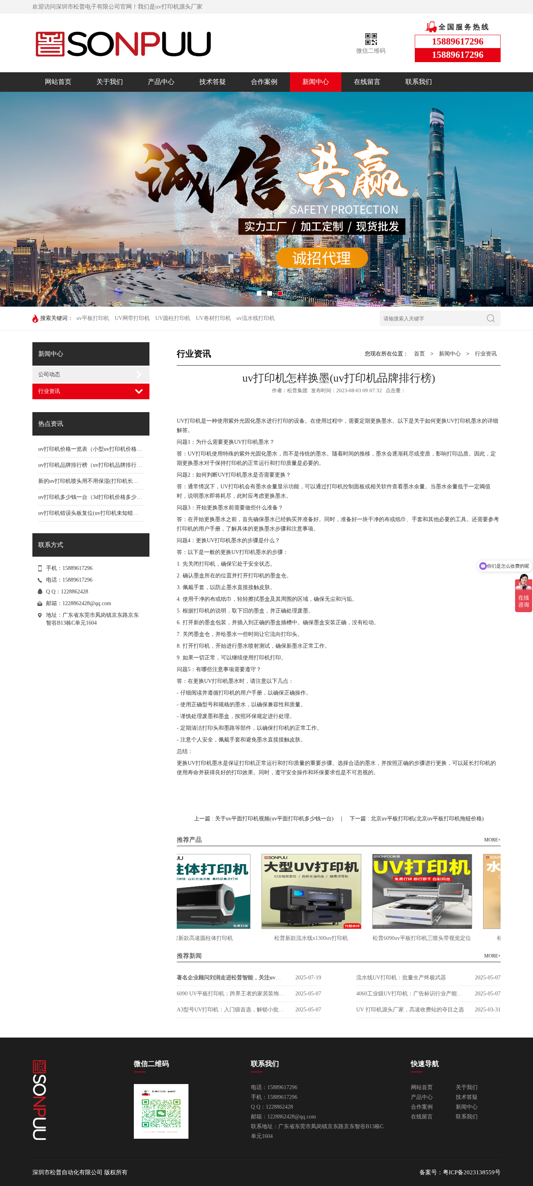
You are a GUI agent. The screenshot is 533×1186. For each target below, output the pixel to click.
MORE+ (492, 840)
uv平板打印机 (92, 318)
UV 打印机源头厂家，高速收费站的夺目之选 (410, 1010)
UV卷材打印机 (213, 318)
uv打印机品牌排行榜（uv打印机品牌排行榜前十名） (101, 465)
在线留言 (367, 82)
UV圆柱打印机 (172, 318)
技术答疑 (212, 82)
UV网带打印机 (132, 318)
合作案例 (264, 82)
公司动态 (49, 374)
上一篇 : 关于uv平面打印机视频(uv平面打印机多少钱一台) (264, 819)
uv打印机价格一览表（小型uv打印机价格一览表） (98, 449)
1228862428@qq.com (86, 603)
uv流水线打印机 (255, 318)
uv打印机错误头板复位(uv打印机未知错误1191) (94, 513)
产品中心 (161, 82)
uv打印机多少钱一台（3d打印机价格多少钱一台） (98, 497)
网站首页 (58, 82)
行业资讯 (49, 391)
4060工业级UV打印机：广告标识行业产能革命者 (410, 994)
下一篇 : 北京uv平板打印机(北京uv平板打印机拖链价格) (417, 819)
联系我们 (418, 82)
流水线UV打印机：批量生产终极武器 (401, 978)
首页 (419, 354)
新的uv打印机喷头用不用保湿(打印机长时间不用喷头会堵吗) (111, 481)
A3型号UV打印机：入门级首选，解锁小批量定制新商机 (231, 1010)
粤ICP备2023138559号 (472, 1172)
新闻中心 (315, 82)
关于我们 (109, 82)
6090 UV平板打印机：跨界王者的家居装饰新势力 (231, 994)
